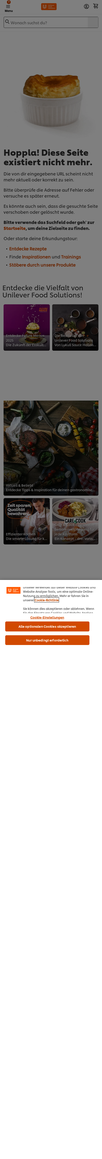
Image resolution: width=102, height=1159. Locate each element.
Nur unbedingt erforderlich (47, 640)
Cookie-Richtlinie (47, 600)
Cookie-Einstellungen (47, 617)
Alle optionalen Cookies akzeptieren (47, 626)
